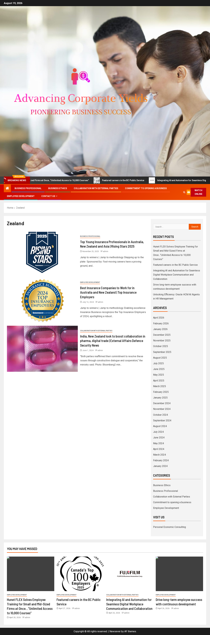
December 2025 (161, 334)
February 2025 (161, 391)
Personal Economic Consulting (169, 527)
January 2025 (160, 397)
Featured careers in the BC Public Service (100, 180)
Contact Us (48, 196)
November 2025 (161, 340)
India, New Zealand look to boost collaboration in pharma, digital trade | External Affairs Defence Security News (112, 340)
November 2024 (161, 409)
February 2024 (161, 460)
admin (105, 251)
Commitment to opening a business (146, 188)
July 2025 (158, 363)
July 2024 (158, 431)
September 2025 (162, 352)
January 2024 (160, 466)
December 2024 (161, 403)
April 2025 (158, 380)
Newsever (115, 631)
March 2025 (159, 386)
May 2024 (158, 443)
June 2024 (158, 437)
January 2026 (160, 329)
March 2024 (159, 454)
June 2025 (158, 369)
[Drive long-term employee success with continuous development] (179, 574)
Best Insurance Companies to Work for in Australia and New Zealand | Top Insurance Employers (108, 292)
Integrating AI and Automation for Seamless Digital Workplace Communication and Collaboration (176, 274)
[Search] (184, 192)
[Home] (7, 188)
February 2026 (161, 323)
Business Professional (28, 188)
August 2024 (160, 426)
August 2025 (160, 357)
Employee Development (21, 196)
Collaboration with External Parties (96, 188)
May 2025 (158, 374)
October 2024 (160, 414)
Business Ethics (57, 188)
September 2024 (162, 420)
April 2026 (158, 317)
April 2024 (158, 449)
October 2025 (160, 346)
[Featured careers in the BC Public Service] (80, 574)
